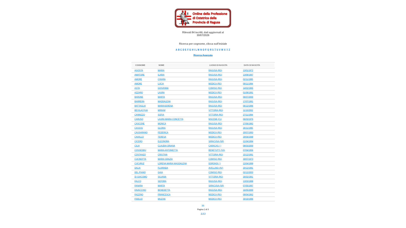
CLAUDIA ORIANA (166, 146)
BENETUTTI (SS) (217, 150)
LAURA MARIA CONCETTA (170, 119)
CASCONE (139, 123)
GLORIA (162, 128)
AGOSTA (138, 70)
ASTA (137, 88)
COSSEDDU (140, 150)
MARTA (161, 97)
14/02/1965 (248, 88)
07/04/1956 (248, 150)
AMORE (138, 79)
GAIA (160, 172)
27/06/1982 (248, 123)
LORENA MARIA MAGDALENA (172, 163)
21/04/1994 (248, 141)
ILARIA (161, 75)
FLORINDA (163, 168)
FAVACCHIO (140, 190)
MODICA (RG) (215, 83)
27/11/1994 (248, 115)
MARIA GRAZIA (165, 159)
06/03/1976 (248, 119)
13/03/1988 (248, 181)
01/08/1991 (248, 92)
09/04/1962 (248, 194)
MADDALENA (164, 101)
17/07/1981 (248, 101)
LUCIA (161, 83)
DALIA (137, 168)
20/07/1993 (248, 132)
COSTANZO (140, 154)
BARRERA (139, 101)
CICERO (138, 141)
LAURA (161, 92)
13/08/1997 (248, 75)
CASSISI (138, 128)
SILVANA (162, 177)
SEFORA (162, 181)
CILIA (137, 146)
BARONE (138, 97)
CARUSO (138, 119)
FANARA (138, 185)
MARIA (161, 70)
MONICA (162, 123)
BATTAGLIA (140, 106)
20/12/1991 (248, 168)
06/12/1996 (248, 106)
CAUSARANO (140, 132)
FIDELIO (138, 199)
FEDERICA (163, 132)
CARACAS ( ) (215, 146)
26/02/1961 (248, 177)
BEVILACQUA (141, 110)
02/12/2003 (248, 172)
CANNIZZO (139, 115)
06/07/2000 (248, 97)
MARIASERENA (165, 106)
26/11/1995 (248, 128)
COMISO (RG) (215, 88)
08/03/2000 (248, 146)
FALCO (137, 181)
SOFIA (161, 115)
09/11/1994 (248, 83)
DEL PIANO (140, 172)
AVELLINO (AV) (216, 168)
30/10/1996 (248, 199)
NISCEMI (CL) (215, 119)
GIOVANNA (163, 88)
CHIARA (162, 79)
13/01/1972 (248, 70)
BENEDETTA (164, 190)
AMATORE (139, 75)
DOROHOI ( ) (215, 163)
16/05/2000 (248, 190)
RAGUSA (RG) (215, 70)
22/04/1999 (248, 163)
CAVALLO (139, 137)
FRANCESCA (164, 194)
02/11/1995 (248, 79)
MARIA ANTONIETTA (168, 150)
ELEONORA (163, 141)
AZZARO (138, 92)
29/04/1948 (248, 137)
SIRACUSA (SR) (216, 141)
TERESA (162, 137)
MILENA (162, 199)
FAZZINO (138, 194)
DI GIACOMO (140, 177)
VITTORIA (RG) (216, 110)
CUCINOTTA (140, 159)
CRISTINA (162, 154)
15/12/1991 (248, 154)
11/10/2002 (248, 110)
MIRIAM (161, 110)
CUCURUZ (139, 163)
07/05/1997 (248, 185)
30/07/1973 (248, 159)
